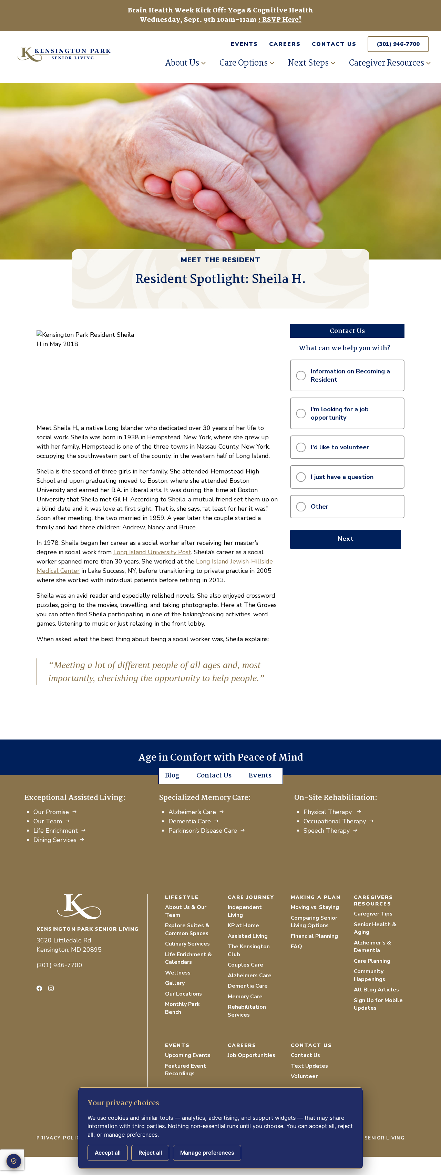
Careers (285, 44)
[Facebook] (39, 988)
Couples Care (245, 965)
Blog (172, 776)
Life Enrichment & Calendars (188, 958)
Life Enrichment (55, 830)
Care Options (243, 63)
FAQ (296, 946)
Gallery (175, 983)
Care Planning (372, 961)
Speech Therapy (327, 830)
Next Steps (308, 63)
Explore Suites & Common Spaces (187, 929)
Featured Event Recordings (185, 1070)
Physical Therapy (328, 812)
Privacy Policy (60, 1138)
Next (346, 539)
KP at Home (243, 925)
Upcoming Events (188, 1055)
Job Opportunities (251, 1055)
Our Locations (183, 994)
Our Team (47, 821)
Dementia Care (189, 821)
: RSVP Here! (279, 20)
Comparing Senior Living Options (314, 922)
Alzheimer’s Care (192, 812)
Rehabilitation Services (247, 1011)
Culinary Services (187, 944)
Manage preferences (207, 1152)
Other (319, 506)
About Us (182, 63)
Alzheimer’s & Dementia (372, 946)
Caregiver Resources (386, 63)
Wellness (178, 973)
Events (244, 44)
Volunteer (304, 1076)
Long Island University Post (152, 552)
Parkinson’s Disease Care (202, 830)
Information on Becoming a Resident (350, 375)
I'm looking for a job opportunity (340, 413)
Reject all (150, 1152)
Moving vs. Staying (315, 907)
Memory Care (245, 996)
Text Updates (309, 1066)
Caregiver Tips (373, 914)
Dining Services (54, 840)
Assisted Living (248, 936)
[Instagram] (51, 988)
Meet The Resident (220, 260)
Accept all (108, 1152)
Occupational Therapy (335, 821)
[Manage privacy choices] (13, 1161)
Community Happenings (369, 975)
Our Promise (51, 812)
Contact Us (334, 44)
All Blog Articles (376, 989)
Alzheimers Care (249, 975)
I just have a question (342, 477)
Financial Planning (314, 936)
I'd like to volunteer (340, 447)
